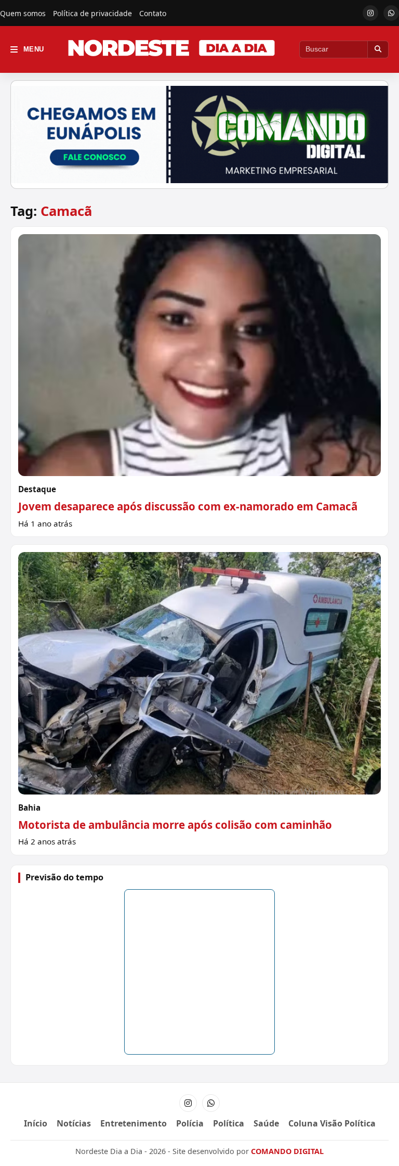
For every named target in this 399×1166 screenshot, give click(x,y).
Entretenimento (133, 1123)
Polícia (190, 1123)
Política (228, 1123)
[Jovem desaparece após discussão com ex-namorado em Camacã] (199, 382)
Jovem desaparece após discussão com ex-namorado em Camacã (187, 506)
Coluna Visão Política (332, 1123)
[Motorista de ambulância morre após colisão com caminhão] (199, 700)
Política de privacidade (92, 13)
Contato (152, 13)
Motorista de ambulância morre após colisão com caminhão (175, 824)
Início (35, 1123)
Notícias (74, 1123)
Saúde (266, 1123)
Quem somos (23, 13)
